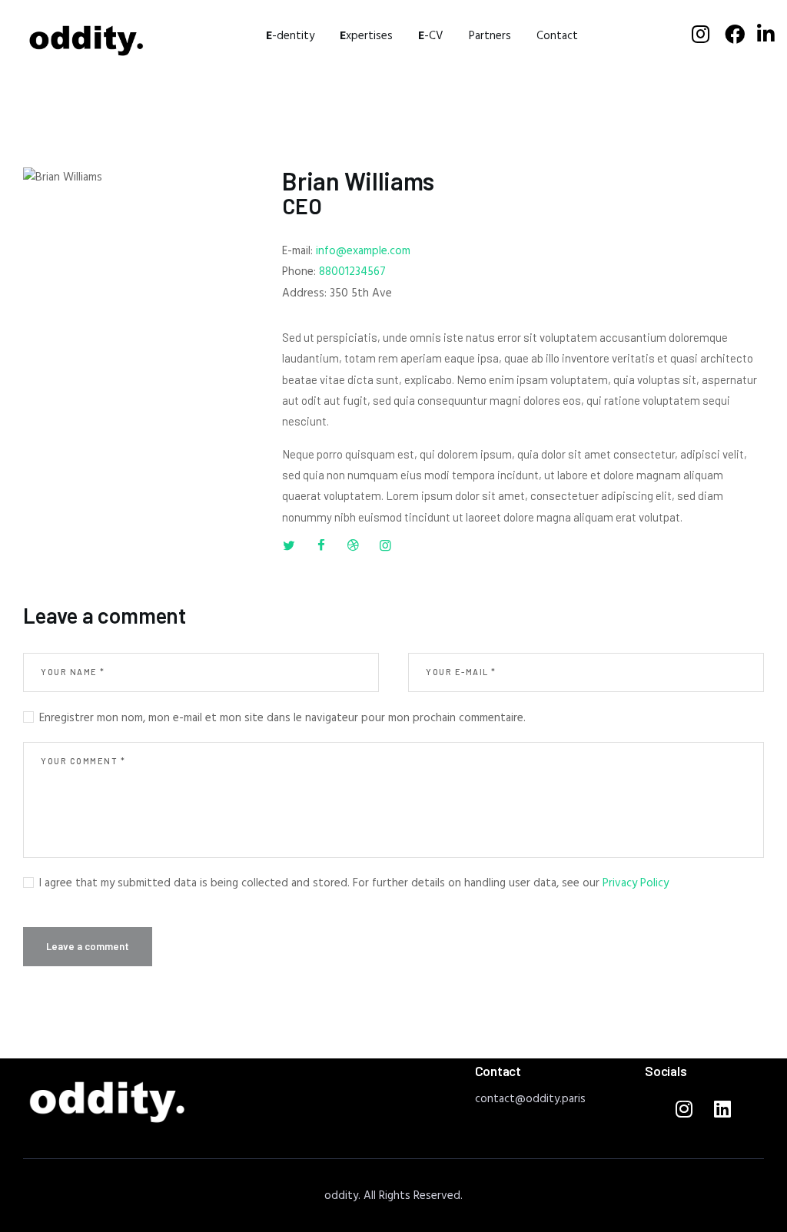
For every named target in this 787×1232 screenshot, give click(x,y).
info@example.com (363, 251)
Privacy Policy (636, 883)
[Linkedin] (722, 1108)
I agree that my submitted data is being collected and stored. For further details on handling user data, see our (354, 884)
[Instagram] (684, 1108)
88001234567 (352, 272)
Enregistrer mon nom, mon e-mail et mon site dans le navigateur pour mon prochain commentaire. (282, 718)
